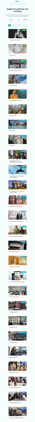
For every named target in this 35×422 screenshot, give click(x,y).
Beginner (13, 25)
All (9, 25)
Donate (21, 3)
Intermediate (18, 25)
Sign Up (18, 3)
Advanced (24, 25)
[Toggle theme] (24, 4)
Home (11, 3)
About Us (14, 3)
